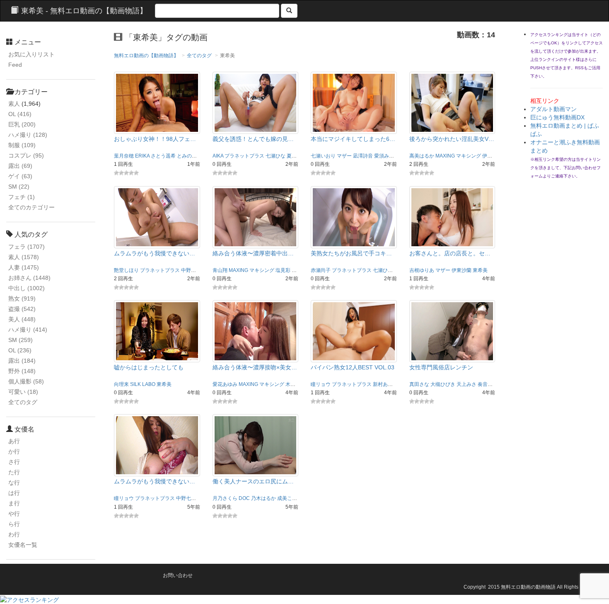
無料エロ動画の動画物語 (528, 587)
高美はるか (421, 156)
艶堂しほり (126, 270)
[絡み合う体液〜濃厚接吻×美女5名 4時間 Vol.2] (256, 330)
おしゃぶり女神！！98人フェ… (155, 139)
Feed (15, 64)
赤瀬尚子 (321, 270)
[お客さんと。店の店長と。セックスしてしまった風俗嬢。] (452, 216)
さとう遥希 (163, 156)
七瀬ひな (275, 156)
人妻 (23, 267)
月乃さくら (225, 498)
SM (18, 186)
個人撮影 (26, 381)
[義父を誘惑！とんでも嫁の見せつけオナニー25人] (256, 102)
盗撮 (22, 309)
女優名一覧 (22, 544)
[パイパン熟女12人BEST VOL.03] (354, 330)
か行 (14, 451)
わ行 (14, 534)
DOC (244, 498)
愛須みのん (386, 156)
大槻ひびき (442, 384)
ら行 (14, 524)
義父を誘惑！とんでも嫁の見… (253, 139)
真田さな (419, 384)
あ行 (14, 441)
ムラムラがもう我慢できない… (154, 253)
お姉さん (29, 277)
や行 (14, 513)
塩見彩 (283, 270)
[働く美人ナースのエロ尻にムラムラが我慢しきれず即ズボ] (256, 444)
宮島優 (204, 498)
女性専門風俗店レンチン (441, 367)
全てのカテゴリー (31, 207)
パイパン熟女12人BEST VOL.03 (352, 367)
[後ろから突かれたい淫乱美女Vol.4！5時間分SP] (452, 102)
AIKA (218, 156)
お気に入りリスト (31, 54)
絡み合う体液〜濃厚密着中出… (253, 253)
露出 (20, 166)
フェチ (21, 197)
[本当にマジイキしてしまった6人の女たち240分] (354, 102)
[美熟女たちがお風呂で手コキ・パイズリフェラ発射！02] (354, 216)
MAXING (445, 156)
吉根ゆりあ (421, 270)
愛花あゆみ (304, 270)
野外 (22, 371)
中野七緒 (191, 270)
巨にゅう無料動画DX (557, 117)
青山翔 (220, 270)
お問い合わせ (178, 575)
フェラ (26, 246)
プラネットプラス (244, 156)
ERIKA (142, 156)
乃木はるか (263, 498)
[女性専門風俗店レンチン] (452, 330)
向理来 (121, 384)
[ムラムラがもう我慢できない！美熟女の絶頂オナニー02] (157, 444)
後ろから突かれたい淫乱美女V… (451, 139)
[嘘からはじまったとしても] (157, 330)
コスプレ (26, 155)
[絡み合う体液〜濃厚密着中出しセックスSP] (256, 216)
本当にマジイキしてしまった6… (353, 139)
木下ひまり (297, 384)
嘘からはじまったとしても (149, 367)
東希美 (480, 270)
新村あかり (385, 384)
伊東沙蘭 (461, 270)
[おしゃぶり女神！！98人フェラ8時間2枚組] (157, 102)
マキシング (468, 156)
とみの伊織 (189, 156)
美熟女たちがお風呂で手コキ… (351, 253)
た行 (14, 472)
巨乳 (22, 124)
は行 (14, 493)
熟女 (22, 298)
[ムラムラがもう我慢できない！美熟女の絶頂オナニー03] (157, 216)
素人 (14, 103)
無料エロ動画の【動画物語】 (146, 55)
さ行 (14, 461)
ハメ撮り (27, 134)
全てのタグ (22, 402)
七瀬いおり (323, 156)
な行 (14, 482)
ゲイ (20, 176)
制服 (22, 145)
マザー (344, 156)
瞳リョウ (321, 384)
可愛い (23, 391)
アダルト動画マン (553, 109)
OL (19, 114)
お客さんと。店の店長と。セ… (450, 253)
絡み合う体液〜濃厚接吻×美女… (255, 367)
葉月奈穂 (124, 156)
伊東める (492, 156)
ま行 (14, 503)
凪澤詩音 (363, 156)
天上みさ (466, 384)
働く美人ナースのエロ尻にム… (253, 481)
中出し (26, 288)
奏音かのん (490, 384)
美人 (22, 319)
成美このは (289, 498)
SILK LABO (142, 384)
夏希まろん (299, 156)
